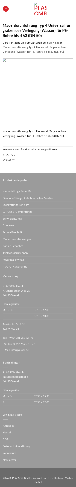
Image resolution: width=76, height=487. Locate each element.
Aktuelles (8, 425)
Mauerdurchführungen (17, 239)
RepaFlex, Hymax (13, 259)
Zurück (9, 155)
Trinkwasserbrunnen (15, 253)
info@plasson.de (20, 350)
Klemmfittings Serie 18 (17, 191)
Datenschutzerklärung (16, 446)
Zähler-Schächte (13, 246)
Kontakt (8, 432)
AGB (5, 439)
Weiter (9, 159)
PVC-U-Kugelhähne (15, 266)
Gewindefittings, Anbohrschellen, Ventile (28, 198)
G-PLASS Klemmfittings (17, 211)
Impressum (9, 453)
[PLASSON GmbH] (40, 9)
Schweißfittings (12, 218)
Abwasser (9, 225)
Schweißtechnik (12, 232)
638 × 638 (53, 42)
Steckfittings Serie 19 (16, 204)
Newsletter (9, 460)
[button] (6, 9)
